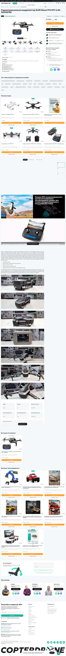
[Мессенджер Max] (58, 70)
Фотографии (20, 38)
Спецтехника (30, 618)
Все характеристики (5, 71)
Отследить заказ (31, 632)
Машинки (30, 607)
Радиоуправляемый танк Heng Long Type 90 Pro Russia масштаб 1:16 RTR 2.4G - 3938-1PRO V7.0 (54, 487)
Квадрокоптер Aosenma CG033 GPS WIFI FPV (31, 114)
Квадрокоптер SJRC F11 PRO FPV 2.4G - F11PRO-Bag (32, 143)
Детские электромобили (32, 617)
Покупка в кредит (50, 613)
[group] (22, 27)
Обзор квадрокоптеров (51, 610)
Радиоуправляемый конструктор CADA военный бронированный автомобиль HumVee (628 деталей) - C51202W (32, 517)
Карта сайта (3, 643)
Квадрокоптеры (31, 606)
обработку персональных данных (13, 617)
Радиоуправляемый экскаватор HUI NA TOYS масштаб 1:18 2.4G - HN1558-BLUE (11, 487)
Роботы (29, 613)
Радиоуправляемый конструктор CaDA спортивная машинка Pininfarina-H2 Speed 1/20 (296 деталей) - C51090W (10, 546)
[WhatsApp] (51, 70)
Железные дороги (31, 619)
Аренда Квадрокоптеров (51, 611)
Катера (29, 611)
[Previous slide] (4, 28)
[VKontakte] (61, 642)
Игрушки (30, 621)
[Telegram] (55, 70)
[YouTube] (51, 642)
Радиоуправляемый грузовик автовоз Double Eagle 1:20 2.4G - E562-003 (11, 516)
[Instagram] (54, 642)
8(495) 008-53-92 (4, 626)
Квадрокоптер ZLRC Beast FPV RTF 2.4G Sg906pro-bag (54, 143)
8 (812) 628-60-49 (4, 629)
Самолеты (30, 614)
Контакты (30, 628)
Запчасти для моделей (32, 622)
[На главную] (33, 650)
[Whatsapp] (57, 642)
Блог (48, 607)
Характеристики (31, 159)
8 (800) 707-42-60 (4, 632)
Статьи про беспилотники (52, 609)
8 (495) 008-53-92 (50, 3)
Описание (25, 159)
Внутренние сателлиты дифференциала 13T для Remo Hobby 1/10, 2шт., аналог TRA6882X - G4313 (33, 546)
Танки (29, 609)
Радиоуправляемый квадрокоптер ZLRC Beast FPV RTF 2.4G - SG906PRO (11, 452)
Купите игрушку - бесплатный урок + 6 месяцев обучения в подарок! (53, 115)
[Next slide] (40, 28)
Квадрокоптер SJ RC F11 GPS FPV (7, 143)
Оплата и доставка (39, 159)
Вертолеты (30, 610)
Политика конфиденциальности (7, 642)
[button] (32, 544)
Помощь (29, 631)
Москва (54, 49)
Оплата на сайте (31, 634)
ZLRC (2, 16)
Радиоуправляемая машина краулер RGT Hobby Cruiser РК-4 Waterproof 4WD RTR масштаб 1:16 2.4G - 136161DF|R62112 (32, 487)
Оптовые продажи (50, 606)
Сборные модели (31, 615)
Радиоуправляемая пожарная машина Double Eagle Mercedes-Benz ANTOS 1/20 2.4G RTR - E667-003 (53, 516)
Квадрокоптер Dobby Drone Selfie (7, 114)
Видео (25, 38)
